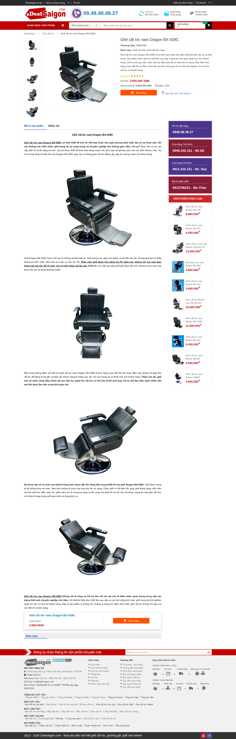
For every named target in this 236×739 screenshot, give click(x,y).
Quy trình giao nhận (132, 674)
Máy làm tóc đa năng (34, 711)
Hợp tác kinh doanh (100, 671)
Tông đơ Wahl (31, 697)
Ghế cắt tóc (139, 50)
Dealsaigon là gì (34, 2)
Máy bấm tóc (67, 711)
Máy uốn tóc (82, 711)
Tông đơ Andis (82, 697)
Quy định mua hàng (132, 680)
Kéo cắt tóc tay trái (68, 704)
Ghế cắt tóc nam (156, 50)
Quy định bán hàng (131, 687)
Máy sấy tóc (96, 711)
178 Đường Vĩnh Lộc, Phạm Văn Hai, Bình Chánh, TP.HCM (54, 671)
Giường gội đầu (46, 718)
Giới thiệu (95, 664)
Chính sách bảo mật (100, 684)
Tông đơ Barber (65, 697)
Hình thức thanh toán (132, 671)
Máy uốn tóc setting (129, 711)
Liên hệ (94, 677)
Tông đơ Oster (98, 697)
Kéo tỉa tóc (51, 704)
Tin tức (76, 2)
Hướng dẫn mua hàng (133, 668)
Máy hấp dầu (111, 711)
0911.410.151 (69, 678)
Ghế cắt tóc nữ (109, 718)
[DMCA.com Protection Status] (62, 660)
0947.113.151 (41, 678)
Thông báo (95, 674)
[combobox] (85, 24)
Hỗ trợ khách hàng (55, 3)
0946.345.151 (55, 678)
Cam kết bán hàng (99, 668)
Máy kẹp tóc (53, 711)
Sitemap (94, 680)
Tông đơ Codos (48, 697)
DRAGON (141, 45)
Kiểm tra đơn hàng (183, 2)
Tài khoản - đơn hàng (133, 664)
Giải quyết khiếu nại (132, 684)
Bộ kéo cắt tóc (86, 704)
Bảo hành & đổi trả (131, 677)
